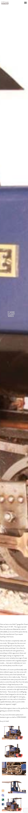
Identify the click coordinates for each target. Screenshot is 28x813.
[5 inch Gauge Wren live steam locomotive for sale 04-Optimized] (14, 787)
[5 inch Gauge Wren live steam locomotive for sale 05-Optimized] (14, 805)
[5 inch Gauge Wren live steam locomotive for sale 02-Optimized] (14, 751)
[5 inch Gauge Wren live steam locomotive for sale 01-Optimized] (14, 733)
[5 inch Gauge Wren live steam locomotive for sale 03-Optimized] (14, 769)
